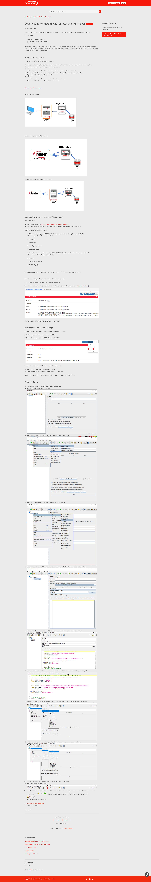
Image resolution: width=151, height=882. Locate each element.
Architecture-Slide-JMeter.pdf (35, 803)
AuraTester (48, 17)
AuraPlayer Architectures (32, 854)
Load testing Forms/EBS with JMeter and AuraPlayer (113, 34)
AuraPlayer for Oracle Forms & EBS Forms (36, 841)
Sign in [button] (123, 3)
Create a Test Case (82, 286)
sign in (30, 869)
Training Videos (29, 850)
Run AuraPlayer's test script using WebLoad (112, 28)
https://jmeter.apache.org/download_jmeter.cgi (54, 224)
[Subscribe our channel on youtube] (90, 879)
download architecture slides (33, 88)
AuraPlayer (28, 17)
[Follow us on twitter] (87, 879)
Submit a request (114, 3)
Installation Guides (38, 17)
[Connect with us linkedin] (93, 879)
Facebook (26, 810)
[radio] (57, 820)
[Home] (31, 3)
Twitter (28, 810)
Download (34, 805)
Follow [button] (89, 24)
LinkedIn (31, 810)
